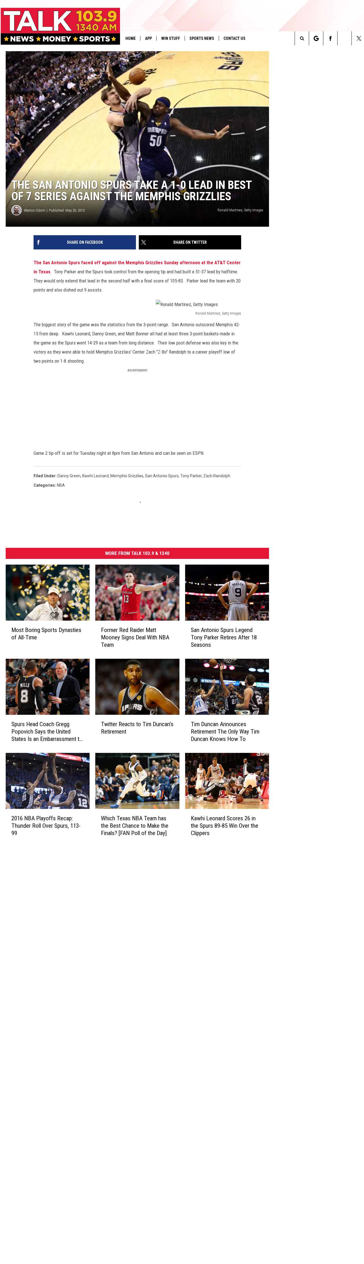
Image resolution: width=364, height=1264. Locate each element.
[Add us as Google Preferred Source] (316, 38)
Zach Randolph (216, 476)
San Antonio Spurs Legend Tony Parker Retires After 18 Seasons (224, 637)
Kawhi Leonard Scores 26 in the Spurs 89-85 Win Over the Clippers (224, 826)
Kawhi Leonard (95, 476)
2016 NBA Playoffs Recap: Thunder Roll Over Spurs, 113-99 (45, 826)
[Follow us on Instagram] (344, 38)
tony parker (191, 476)
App (148, 38)
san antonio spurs (162, 476)
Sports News (201, 38)
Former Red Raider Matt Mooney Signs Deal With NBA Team (135, 637)
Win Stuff (170, 38)
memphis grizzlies (126, 476)
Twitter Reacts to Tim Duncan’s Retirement (137, 728)
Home (130, 38)
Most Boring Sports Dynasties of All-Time (46, 634)
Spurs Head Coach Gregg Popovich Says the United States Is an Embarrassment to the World (46, 732)
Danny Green (68, 476)
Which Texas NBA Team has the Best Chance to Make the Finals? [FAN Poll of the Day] (134, 826)
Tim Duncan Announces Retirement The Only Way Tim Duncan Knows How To (225, 731)
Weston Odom (34, 210)
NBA (61, 485)
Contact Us (234, 38)
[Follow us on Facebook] (330, 38)
